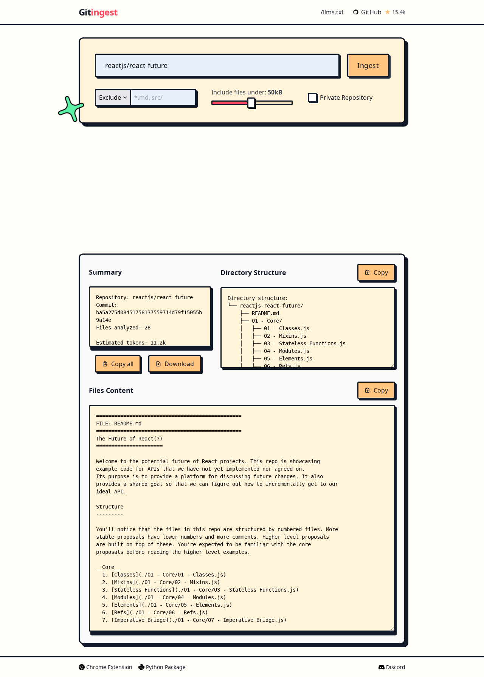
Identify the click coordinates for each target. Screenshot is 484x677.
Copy (381, 272)
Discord (395, 667)
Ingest (368, 65)
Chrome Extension (109, 667)
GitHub (371, 12)
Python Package (166, 667)
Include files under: (246, 92)
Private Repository (346, 97)
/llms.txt (332, 12)
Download (179, 364)
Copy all (122, 364)
